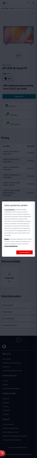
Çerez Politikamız (9, 209)
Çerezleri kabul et (24, 252)
